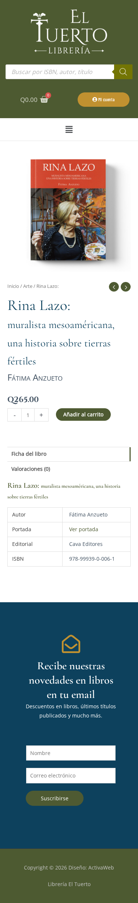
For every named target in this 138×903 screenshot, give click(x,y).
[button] (69, 129)
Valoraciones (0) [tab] (30, 468)
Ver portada (83, 529)
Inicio (13, 286)
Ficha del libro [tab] (28, 453)
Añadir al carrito (83, 414)
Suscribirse (54, 798)
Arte (27, 286)
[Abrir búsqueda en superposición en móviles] (69, 71)
